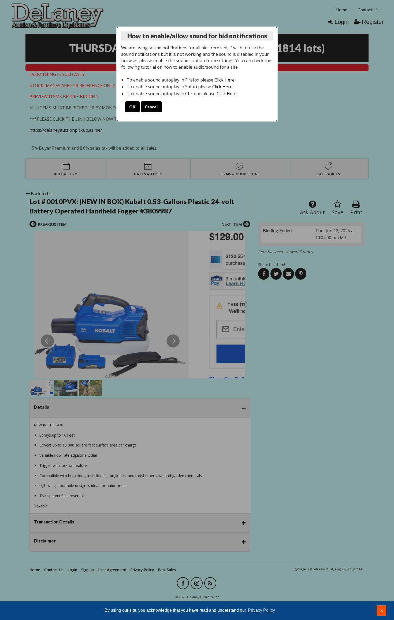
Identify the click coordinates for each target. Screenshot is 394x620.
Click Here (224, 80)
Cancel (151, 107)
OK (132, 107)
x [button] (382, 610)
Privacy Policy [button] (261, 610)
